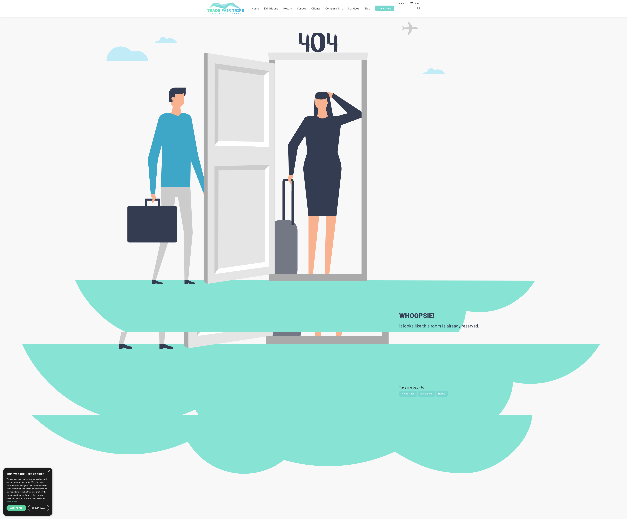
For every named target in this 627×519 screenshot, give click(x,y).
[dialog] (27, 492)
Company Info (334, 8)
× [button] (48, 471)
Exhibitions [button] (271, 8)
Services (354, 8)
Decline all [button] (38, 508)
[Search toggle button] (418, 8)
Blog (367, 8)
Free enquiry (385, 8)
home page (408, 393)
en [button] (415, 3)
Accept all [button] (16, 508)
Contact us (401, 3)
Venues (301, 8)
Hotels (287, 8)
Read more (12, 501)
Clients (316, 8)
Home (255, 8)
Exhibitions (426, 393)
